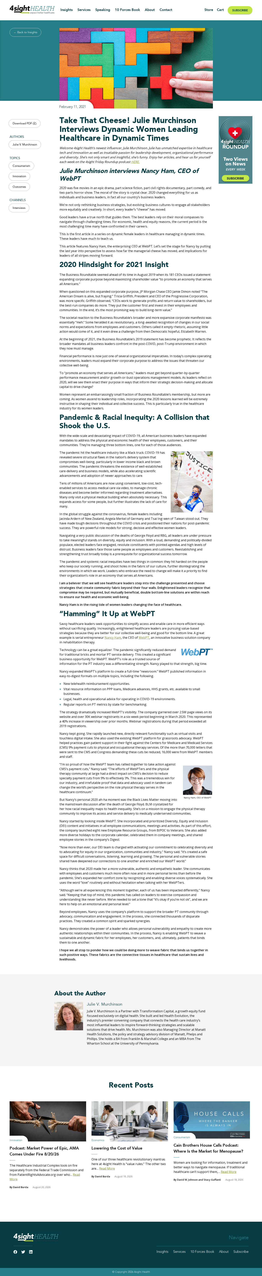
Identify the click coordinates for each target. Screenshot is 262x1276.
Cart (220, 10)
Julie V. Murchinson (25, 144)
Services (84, 10)
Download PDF (23, 123)
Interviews (19, 208)
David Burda (20, 1187)
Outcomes (19, 186)
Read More (107, 1168)
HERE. (135, 162)
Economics (97, 1140)
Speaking (102, 10)
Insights (66, 10)
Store (208, 10)
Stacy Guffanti (212, 1179)
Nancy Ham (113, 638)
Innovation (19, 176)
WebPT (144, 638)
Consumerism (21, 165)
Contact (166, 10)
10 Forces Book (127, 10)
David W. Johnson (187, 1179)
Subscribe (240, 10)
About (150, 10)
